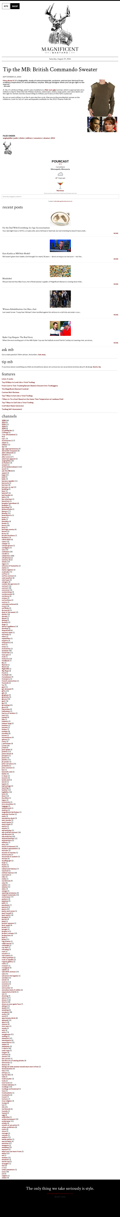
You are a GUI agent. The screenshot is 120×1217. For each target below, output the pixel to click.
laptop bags (6, 786)
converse (5, 590)
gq (3, 703)
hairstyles (6, 709)
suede (4, 1028)
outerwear (6, 897)
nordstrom (6, 881)
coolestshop (7, 592)
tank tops (5, 1050)
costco (4, 602)
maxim (4, 828)
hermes (5, 727)
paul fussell (6, 913)
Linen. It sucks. (7, 379)
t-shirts (5, 1048)
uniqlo (4, 1123)
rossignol (5, 968)
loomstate (6, 802)
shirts (4, 998)
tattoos (5, 1054)
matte (4, 826)
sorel (4, 1016)
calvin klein (6, 539)
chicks (21, 138)
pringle (4, 929)
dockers (5, 622)
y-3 (3, 1168)
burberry (5, 537)
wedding (5, 1147)
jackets (5, 752)
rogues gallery (7, 962)
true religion (7, 1101)
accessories (6, 441)
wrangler (5, 1164)
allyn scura (6, 457)
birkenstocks (7, 509)
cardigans (5, 548)
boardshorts (7, 515)
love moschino (7, 804)
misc (3, 845)
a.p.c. (4, 439)
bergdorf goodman (9, 503)
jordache (5, 766)
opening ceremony (9, 893)
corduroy (5, 596)
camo (4, 542)
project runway (8, 933)
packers (5, 899)
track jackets (7, 1093)
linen (4, 796)
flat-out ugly (50, 90)
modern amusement (10, 849)
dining (4, 620)
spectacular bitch (8, 1018)
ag (3, 447)
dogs (4, 624)
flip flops (5, 671)
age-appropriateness (10, 449)
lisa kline (5, 798)
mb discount (7, 834)
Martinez (60, 191)
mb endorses (7, 836)
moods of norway (9, 853)
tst (3, 1105)
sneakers (5, 1012)
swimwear (6, 1046)
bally (4, 479)
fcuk (3, 657)
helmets (5, 721)
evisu (4, 647)
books (4, 523)
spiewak (5, 1020)
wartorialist (6, 1141)
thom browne (7, 1069)
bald (3, 477)
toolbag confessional (10, 1089)
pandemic (5, 905)
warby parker (7, 1139)
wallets (5, 1137)
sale (3, 974)
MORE (116, 233)
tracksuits (6, 1095)
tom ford (5, 1083)
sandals (5, 978)
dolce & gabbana (8, 626)
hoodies (5, 733)
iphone (4, 739)
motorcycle (6, 855)
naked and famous (9, 869)
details (4, 616)
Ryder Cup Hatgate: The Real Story (17, 337)
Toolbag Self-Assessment (12, 409)
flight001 (5, 669)
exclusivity (6, 649)
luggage (5, 806)
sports (4, 1022)
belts (4, 497)
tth (3, 1107)
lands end (5, 780)
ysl (3, 1174)
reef (3, 952)
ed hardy (5, 634)
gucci (4, 707)
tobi (3, 1077)
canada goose (7, 546)
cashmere (5, 552)
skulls (4, 1008)
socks (4, 1014)
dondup (5, 628)
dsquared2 (6, 630)
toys (3, 1091)
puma (4, 939)
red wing (5, 949)
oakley (4, 885)
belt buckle (6, 495)
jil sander (5, 762)
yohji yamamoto (8, 1170)
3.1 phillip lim (7, 430)
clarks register (7, 570)
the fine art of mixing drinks (13, 1061)
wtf (3, 1166)
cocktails (5, 572)
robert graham (7, 958)
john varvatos (7, 764)
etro (3, 645)
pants (4, 909)
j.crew (4, 746)
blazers (5, 511)
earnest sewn (7, 632)
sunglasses (6, 1034)
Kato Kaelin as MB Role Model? (16, 253)
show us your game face (11, 1004)
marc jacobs (6, 820)
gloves (4, 699)
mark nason (6, 822)
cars (3, 550)
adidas (4, 445)
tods (4, 1081)
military (29, 138)
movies (4, 859)
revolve (5, 954)
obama (46, 138)
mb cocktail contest (9, 832)
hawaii (4, 717)
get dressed (6, 689)
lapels (4, 784)
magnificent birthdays (10, 812)
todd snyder (7, 1079)
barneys (5, 485)
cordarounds (7, 594)
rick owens (6, 956)
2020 (4, 426)
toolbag (5, 1087)
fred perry (6, 679)
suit (3, 1030)
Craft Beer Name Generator (13, 406)
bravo (4, 534)
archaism (5, 463)
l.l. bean (5, 776)
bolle (4, 519)
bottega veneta (8, 529)
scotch (4, 986)
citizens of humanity (10, 566)
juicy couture (7, 768)
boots (4, 525)
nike (3, 877)
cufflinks (5, 608)
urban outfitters (8, 1127)
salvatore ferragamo (10, 976)
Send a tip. (97, 367)
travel (4, 1097)
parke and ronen (8, 911)
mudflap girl (6, 861)
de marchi (5, 610)
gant (4, 687)
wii (3, 1155)
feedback (5, 661)
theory (4, 1065)
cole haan (5, 580)
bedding (5, 489)
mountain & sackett (10, 857)
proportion (6, 935)
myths (4, 867)
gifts (4, 691)
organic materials (9, 895)
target (4, 1052)
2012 (53, 138)
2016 (4, 424)
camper (5, 544)
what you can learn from (11, 1151)
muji (3, 863)
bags (3, 475)
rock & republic (8, 960)
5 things (5, 432)
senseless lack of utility (11, 990)
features (5, 659)
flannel (4, 665)
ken (3, 770)
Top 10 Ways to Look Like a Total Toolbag (18, 382)
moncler (5, 850)
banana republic (8, 481)
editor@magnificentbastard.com (63, 201)
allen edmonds (7, 453)
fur (3, 685)
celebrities (6, 556)
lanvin (4, 782)
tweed (4, 1113)
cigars (4, 564)
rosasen (5, 966)
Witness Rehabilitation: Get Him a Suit (19, 309)
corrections (6, 600)
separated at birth (9, 992)
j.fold (4, 748)
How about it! (9, 80)
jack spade (6, 750)
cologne (5, 582)
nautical (5, 871)
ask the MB (6, 471)
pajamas (5, 901)
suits (4, 1032)
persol (4, 919)
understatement (8, 1119)
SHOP (15, 6)
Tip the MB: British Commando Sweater (50, 69)
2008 (4, 420)
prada (4, 927)
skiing (4, 1006)
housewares (6, 737)
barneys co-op (7, 487)
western (5, 1149)
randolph (5, 945)
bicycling (5, 507)
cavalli (4, 554)
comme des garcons (9, 584)
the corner (6, 1059)
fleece (4, 667)
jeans (4, 758)
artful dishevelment (10, 467)
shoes (4, 1000)
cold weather (7, 578)
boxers (4, 531)
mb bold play (7, 830)
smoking (5, 1010)
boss (3, 527)
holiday (5, 731)
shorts (4, 1002)
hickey (4, 729)
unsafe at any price (9, 1125)
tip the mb (6, 1075)
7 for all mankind (8, 435)
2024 (4, 428)
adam (4, 443)
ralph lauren (6, 943)
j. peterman (6, 743)
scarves (5, 982)
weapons (5, 1145)
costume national (9, 604)
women (5, 1158)
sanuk (4, 980)
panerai (5, 907)
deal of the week (8, 612)
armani (4, 465)
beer (3, 491)
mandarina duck (8, 818)
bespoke (5, 505)
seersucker (6, 988)
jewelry (5, 760)
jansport (5, 756)
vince (4, 1131)
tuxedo (5, 1111)
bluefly (4, 513)
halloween (6, 711)
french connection (9, 681)
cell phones (6, 558)
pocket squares (8, 923)
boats (4, 517)
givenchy (5, 697)
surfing (4, 1036)
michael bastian (8, 838)
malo (4, 816)
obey (4, 889)
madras (5, 810)
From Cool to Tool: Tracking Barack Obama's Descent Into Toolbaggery (30, 386)
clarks (4, 568)
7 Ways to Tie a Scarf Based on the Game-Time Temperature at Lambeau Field (32, 399)
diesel (4, 618)
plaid (4, 921)
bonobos (5, 521)
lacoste (5, 778)
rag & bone (6, 941)
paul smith (6, 915)
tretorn (5, 1099)
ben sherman (7, 499)
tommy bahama (8, 1085)
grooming (5, 705)
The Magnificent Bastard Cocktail (15, 389)
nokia (4, 879)
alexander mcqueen (9, 451)
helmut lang (6, 723)
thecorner (6, 1063)
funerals (5, 683)
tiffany (5, 1073)
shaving (5, 996)
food (4, 673)
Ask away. (42, 355)
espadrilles (6, 638)
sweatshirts (6, 1042)
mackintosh (6, 808)
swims (4, 1044)
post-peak (6, 925)
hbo (3, 719)
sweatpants (6, 1040)
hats (3, 715)
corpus (4, 598)
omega (4, 891)
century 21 (6, 560)
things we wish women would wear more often (20, 1067)
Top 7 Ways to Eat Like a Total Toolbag (17, 396)
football (5, 675)
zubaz (4, 1178)
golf (3, 701)
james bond (6, 754)
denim (4, 614)
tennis (4, 1056)
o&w (3, 883)
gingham (5, 695)
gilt (3, 693)
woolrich (5, 1160)
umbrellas (5, 1117)
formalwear (6, 677)
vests (4, 1129)
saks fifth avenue (8, 972)
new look (5, 875)
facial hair (6, 653)
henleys (5, 725)
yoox (4, 1172)
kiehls (4, 774)
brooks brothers (8, 536)
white (4, 1153)
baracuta (5, 483)
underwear (6, 1121)
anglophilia (7, 138)
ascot (4, 469)
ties (3, 1071)
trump (4, 1103)
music (4, 865)
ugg (3, 1115)
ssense (4, 1024)
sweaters (38, 138)
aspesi (4, 473)
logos (4, 800)
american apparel (8, 459)
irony (4, 741)
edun (4, 636)
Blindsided (7, 278)
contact (5, 586)
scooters (5, 984)
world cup (5, 1161)
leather (5, 790)
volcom (5, 1135)
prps (3, 937)
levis (3, 794)
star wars (5, 1026)
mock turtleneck (8, 847)
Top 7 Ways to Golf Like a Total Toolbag (17, 403)
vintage (5, 1133)
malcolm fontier (8, 814)
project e (5, 931)
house (4, 735)
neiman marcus (8, 873)
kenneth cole (7, 772)
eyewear (5, 651)
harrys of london (8, 713)
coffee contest (8, 576)
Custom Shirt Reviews (10, 392)
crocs (4, 606)
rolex (4, 964)
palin (16, 138)
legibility (5, 792)
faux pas (5, 655)
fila (3, 663)
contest (5, 588)
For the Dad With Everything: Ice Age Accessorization (26, 227)
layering (5, 788)
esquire (5, 641)
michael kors (7, 840)
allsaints (5, 455)
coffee (4, 574)
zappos (4, 1176)
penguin (5, 917)
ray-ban (5, 947)
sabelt (4, 970)
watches (5, 1143)
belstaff (5, 493)
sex (3, 994)
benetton (5, 501)
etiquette (6, 643)
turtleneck (6, 1109)
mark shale (6, 824)
